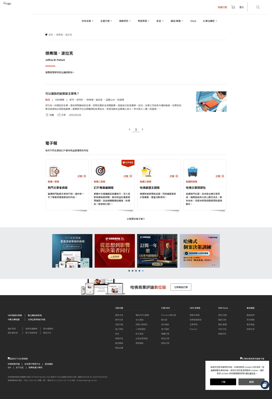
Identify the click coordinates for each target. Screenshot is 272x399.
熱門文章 (119, 319)
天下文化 (20, 367)
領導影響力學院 (35, 367)
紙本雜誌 (165, 324)
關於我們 (12, 328)
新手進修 (140, 333)
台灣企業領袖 (141, 338)
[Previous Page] (129, 129)
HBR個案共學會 (15, 315)
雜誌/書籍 (222, 324)
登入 (241, 7)
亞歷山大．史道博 (115, 99)
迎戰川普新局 (141, 324)
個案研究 (119, 338)
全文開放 (140, 319)
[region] (136, 251)
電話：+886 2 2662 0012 (28, 380)
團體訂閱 (165, 333)
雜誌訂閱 (222, 319)
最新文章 (119, 315)
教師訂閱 (165, 343)
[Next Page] (142, 129)
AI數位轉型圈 (14, 319)
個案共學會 (195, 315)
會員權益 (251, 324)
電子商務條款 (31, 332)
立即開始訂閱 (181, 287)
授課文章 (251, 329)
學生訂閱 (165, 338)
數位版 (164, 319)
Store (193, 21)
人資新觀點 (140, 329)
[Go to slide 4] (139, 271)
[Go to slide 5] (143, 271)
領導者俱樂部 (196, 319)
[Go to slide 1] (129, 271)
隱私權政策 (13, 332)
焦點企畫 (119, 347)
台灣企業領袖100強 (36, 319)
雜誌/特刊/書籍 (142, 315)
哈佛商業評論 (14, 363)
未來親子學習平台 (32, 363)
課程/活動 (222, 315)
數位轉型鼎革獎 (35, 315)
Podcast (193, 329)
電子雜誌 (165, 329)
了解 (223, 382)
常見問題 (251, 319)
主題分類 (119, 324)
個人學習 (119, 329)
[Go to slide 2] (132, 271)
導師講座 (140, 343)
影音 (117, 333)
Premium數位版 (168, 315)
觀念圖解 (119, 343)
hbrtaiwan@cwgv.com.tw (87, 380)
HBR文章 (222, 329)
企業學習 (194, 324)
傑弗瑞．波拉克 (94, 99)
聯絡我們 (251, 315)
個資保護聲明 (31, 328)
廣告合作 (47, 332)
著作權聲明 (48, 328)
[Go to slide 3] (136, 271)
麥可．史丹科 (76, 99)
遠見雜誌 (49, 363)
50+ (9, 367)
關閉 (251, 382)
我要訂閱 (222, 7)
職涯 (47, 99)
